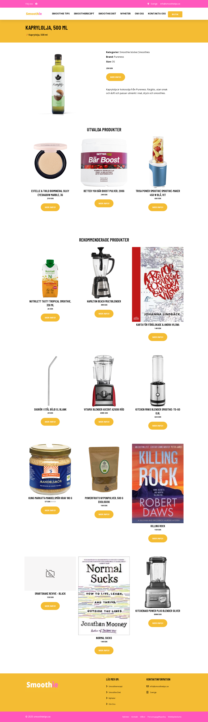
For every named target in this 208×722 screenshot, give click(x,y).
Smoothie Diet (115, 692)
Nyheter (112, 698)
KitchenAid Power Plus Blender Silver (157, 610)
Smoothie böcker (129, 52)
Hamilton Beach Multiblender (104, 301)
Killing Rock (158, 526)
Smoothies (144, 52)
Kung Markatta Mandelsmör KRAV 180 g (50, 498)
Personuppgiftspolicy (157, 716)
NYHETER (125, 13)
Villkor (142, 716)
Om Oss (112, 704)
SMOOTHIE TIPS (61, 13)
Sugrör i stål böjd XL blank (50, 409)
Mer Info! (115, 77)
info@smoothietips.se (170, 3)
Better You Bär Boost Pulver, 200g (104, 191)
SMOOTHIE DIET (107, 13)
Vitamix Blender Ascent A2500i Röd (104, 409)
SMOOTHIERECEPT (84, 13)
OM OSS (139, 13)
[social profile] (36, 4)
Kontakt (134, 716)
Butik (175, 14)
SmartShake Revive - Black (50, 593)
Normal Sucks (104, 638)
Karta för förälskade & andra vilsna (157, 324)
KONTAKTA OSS (157, 13)
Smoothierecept (115, 686)
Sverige (154, 3)
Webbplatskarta (174, 716)
